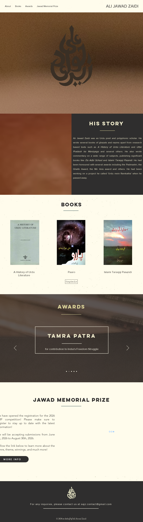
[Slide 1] (66, 371)
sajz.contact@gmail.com (96, 504)
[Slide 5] (76, 371)
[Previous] (15, 348)
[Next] (128, 348)
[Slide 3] (71, 371)
